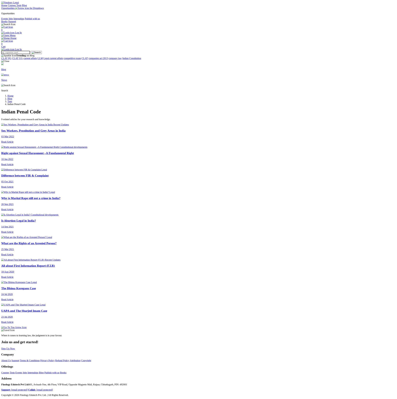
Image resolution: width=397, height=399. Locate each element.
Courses (12, 5)
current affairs (30, 58)
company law (115, 58)
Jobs (11, 18)
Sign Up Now (8, 348)
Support (12, 21)
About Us (6, 360)
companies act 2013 (98, 58)
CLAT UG (17, 58)
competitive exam (72, 58)
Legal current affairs (53, 58)
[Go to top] (14, 327)
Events (4, 18)
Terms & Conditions (30, 360)
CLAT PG (6, 58)
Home (4, 5)
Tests (18, 5)
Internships (18, 18)
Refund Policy (62, 360)
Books (4, 21)
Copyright (86, 360)
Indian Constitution (131, 58)
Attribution (75, 360)
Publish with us (32, 18)
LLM (40, 58)
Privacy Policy (47, 360)
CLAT (85, 58)
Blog (24, 5)
